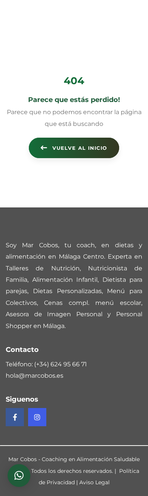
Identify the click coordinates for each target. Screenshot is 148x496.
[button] (19, 475)
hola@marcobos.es (34, 375)
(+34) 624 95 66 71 (60, 364)
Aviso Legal (94, 482)
